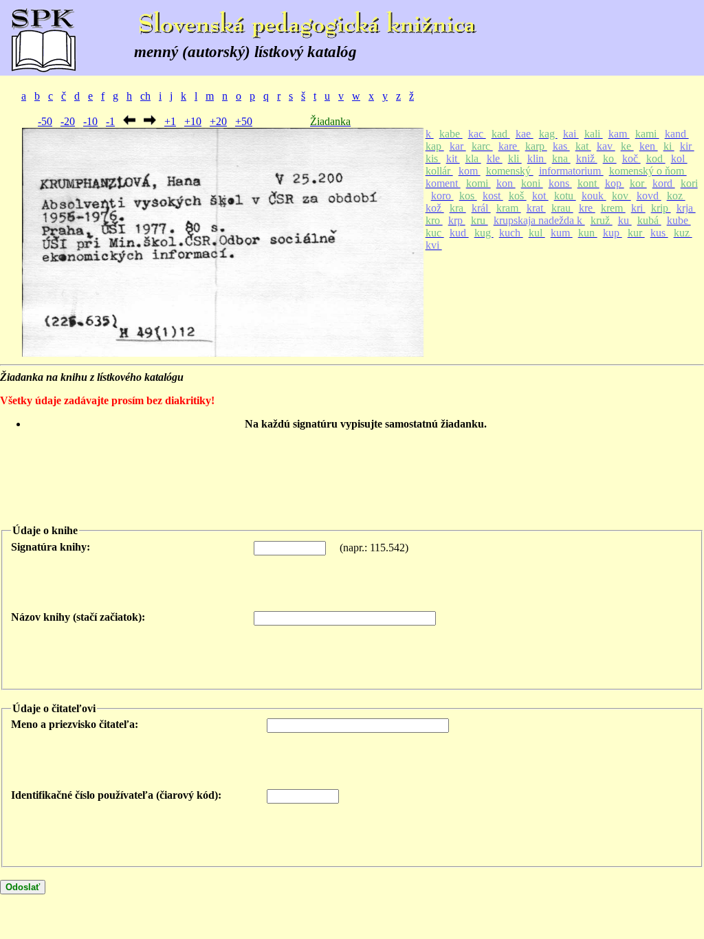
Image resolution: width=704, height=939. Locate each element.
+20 (218, 121)
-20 (67, 121)
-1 (110, 121)
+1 (170, 121)
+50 (243, 121)
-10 (90, 121)
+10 (192, 121)
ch (145, 96)
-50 (45, 121)
